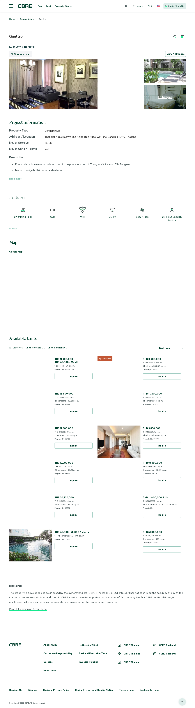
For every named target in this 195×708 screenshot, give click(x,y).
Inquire (74, 376)
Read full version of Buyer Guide (28, 609)
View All (13, 228)
